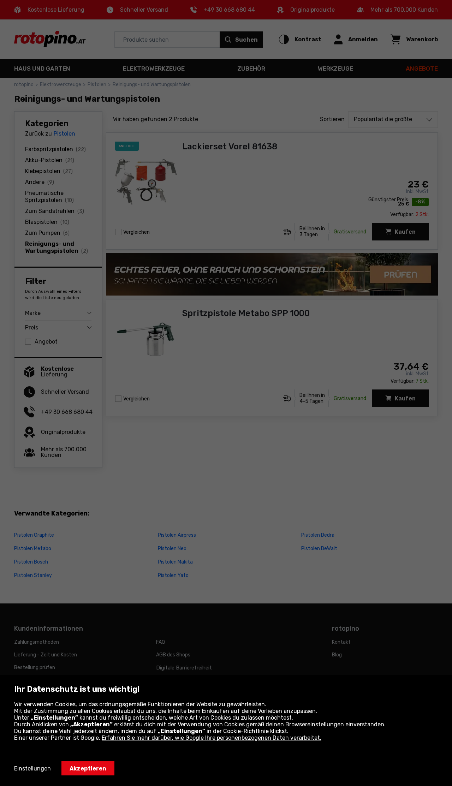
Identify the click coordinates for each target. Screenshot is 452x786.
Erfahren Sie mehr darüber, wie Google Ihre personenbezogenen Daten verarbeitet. (211, 737)
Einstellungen (32, 768)
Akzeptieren (88, 768)
